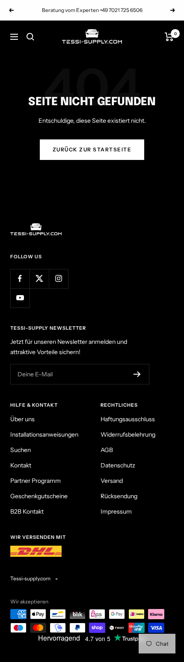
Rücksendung (119, 496)
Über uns (22, 419)
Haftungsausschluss (128, 419)
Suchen (20, 450)
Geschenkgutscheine (39, 496)
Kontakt (20, 465)
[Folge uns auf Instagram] (58, 278)
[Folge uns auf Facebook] (20, 278)
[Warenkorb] (169, 37)
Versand (112, 481)
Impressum (116, 511)
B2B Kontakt (27, 511)
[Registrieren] (137, 374)
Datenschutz (118, 465)
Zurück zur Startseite (92, 149)
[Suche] (30, 37)
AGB (107, 450)
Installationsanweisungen (44, 434)
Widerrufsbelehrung (128, 434)
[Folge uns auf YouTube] (20, 297)
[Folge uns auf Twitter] (39, 278)
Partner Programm (35, 481)
